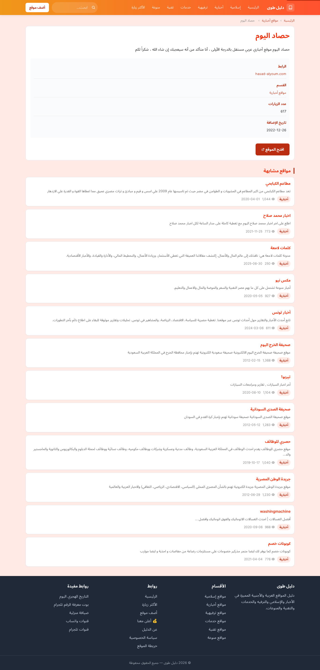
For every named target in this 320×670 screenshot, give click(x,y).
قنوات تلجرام (79, 629)
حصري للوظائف (277, 441)
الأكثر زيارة (138, 7)
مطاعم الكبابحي (278, 183)
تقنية (170, 7)
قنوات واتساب (77, 620)
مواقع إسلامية (215, 596)
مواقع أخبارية (270, 20)
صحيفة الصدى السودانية (270, 409)
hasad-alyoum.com (270, 74)
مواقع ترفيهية (215, 612)
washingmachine (275, 511)
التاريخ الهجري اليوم (74, 596)
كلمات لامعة (280, 247)
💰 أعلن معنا (147, 620)
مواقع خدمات (215, 620)
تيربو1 (285, 376)
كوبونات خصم (279, 543)
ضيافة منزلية (79, 612)
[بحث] (93, 7)
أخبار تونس (281, 312)
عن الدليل (149, 629)
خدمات (186, 7)
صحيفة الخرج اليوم (275, 344)
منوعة (156, 7)
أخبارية (219, 7)
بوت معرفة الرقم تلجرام (71, 604)
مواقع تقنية (217, 629)
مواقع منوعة (217, 637)
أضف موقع (37, 7)
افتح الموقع (274, 149)
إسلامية (235, 7)
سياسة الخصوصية (143, 637)
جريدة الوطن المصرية (273, 479)
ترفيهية (203, 7)
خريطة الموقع (147, 645)
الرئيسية (253, 7)
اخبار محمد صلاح (276, 215)
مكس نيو (282, 280)
